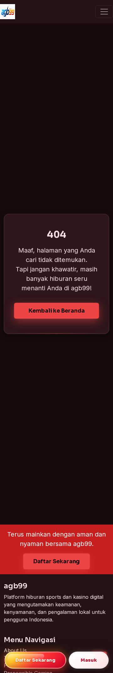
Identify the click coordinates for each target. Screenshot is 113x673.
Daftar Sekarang (56, 561)
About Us (15, 650)
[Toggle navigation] (104, 11)
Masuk (89, 660)
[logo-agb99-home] (7, 12)
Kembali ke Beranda (57, 310)
